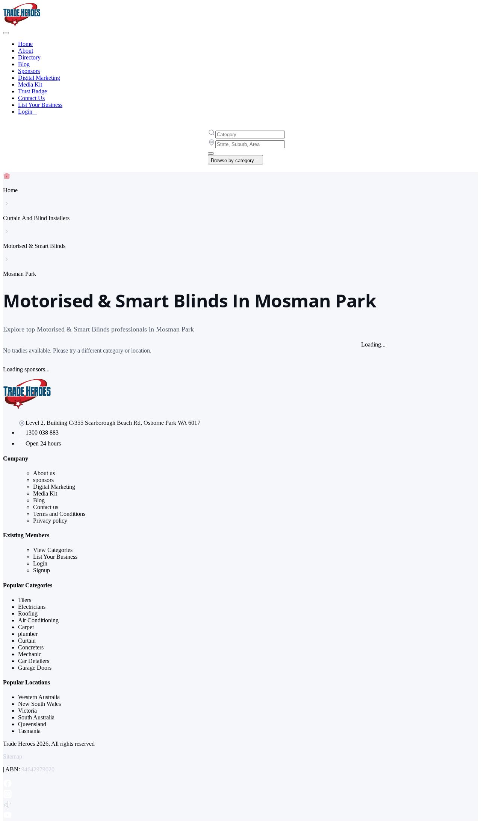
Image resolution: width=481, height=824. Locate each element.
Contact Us (31, 98)
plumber (28, 634)
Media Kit (30, 84)
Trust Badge (32, 91)
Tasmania (29, 731)
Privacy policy (50, 520)
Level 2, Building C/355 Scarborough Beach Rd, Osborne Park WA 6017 (113, 423)
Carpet (26, 627)
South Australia (36, 717)
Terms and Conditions (59, 514)
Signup (41, 570)
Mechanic (29, 654)
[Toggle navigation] (6, 33)
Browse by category (232, 160)
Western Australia (39, 697)
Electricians (31, 607)
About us (44, 473)
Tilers (24, 600)
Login (27, 111)
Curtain (27, 640)
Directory (29, 57)
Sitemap (12, 756)
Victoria (27, 710)
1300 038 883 (42, 432)
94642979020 (37, 769)
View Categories (53, 550)
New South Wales (39, 704)
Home (25, 44)
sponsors (43, 480)
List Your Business (40, 105)
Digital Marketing (39, 77)
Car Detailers (33, 661)
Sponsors (29, 71)
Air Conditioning (38, 620)
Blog (24, 64)
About (25, 50)
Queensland (32, 724)
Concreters (31, 647)
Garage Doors (34, 667)
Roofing (28, 613)
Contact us (45, 507)
